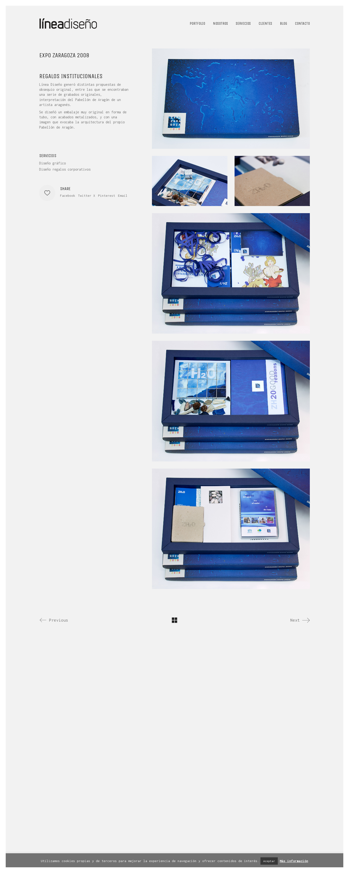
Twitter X (86, 195)
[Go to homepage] (68, 23)
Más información (294, 861)
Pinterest (106, 195)
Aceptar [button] (269, 861)
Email (122, 195)
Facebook (67, 195)
